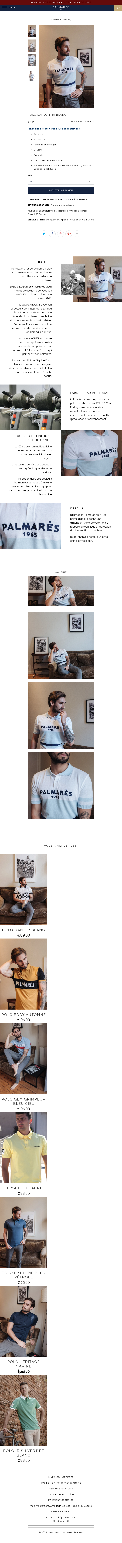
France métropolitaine (62, 205)
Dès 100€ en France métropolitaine (68, 199)
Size (30, 175)
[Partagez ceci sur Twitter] (44, 233)
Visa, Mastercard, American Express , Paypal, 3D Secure (61, 1505)
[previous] (42, 66)
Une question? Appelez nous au (61, 219)
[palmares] (61, 8)
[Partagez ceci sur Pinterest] (60, 233)
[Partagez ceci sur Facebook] (52, 233)
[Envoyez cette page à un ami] (77, 233)
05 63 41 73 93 (86, 219)
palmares (53, 1532)
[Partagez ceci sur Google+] (68, 233)
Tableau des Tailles (81, 121)
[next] (91, 66)
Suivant (67, 20)
